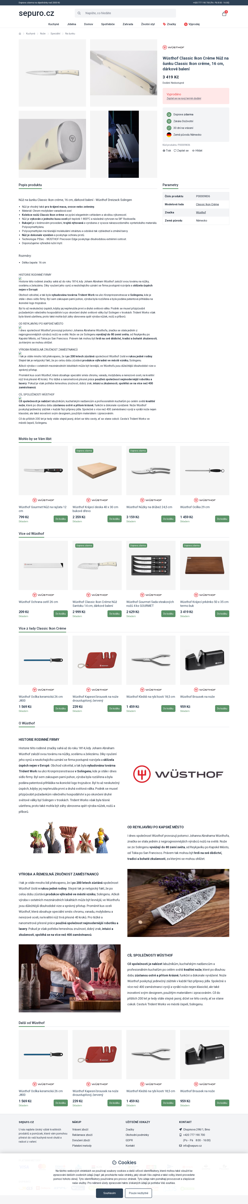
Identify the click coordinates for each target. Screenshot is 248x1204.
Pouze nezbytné (138, 1193)
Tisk (168, 150)
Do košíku (61, 519)
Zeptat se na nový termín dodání (184, 98)
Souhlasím (109, 1193)
